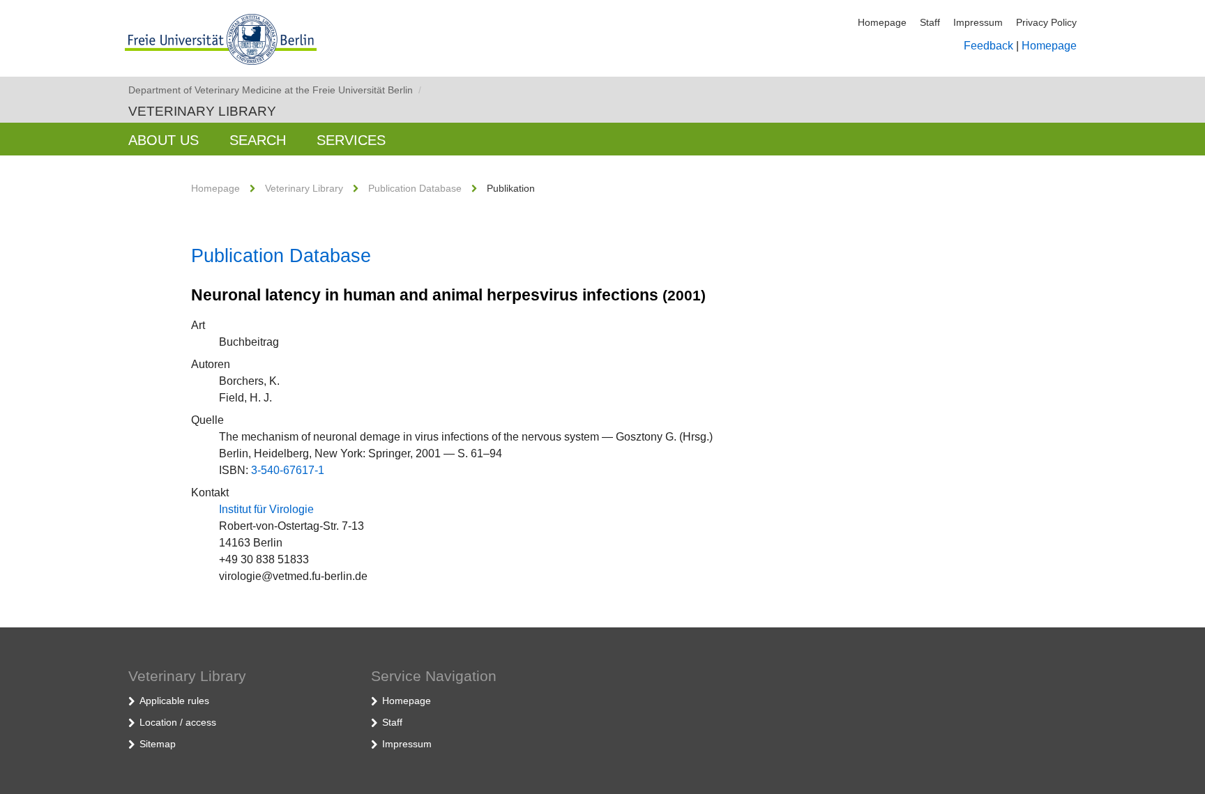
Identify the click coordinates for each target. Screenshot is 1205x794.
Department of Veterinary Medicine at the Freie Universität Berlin (274, 90)
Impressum (978, 22)
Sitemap (157, 743)
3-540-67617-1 (287, 470)
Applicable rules (174, 700)
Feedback (988, 46)
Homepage (882, 22)
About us (163, 140)
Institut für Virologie (266, 509)
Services (351, 140)
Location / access (177, 722)
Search (257, 140)
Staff (930, 22)
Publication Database (415, 188)
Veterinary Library (202, 111)
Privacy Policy (1046, 22)
